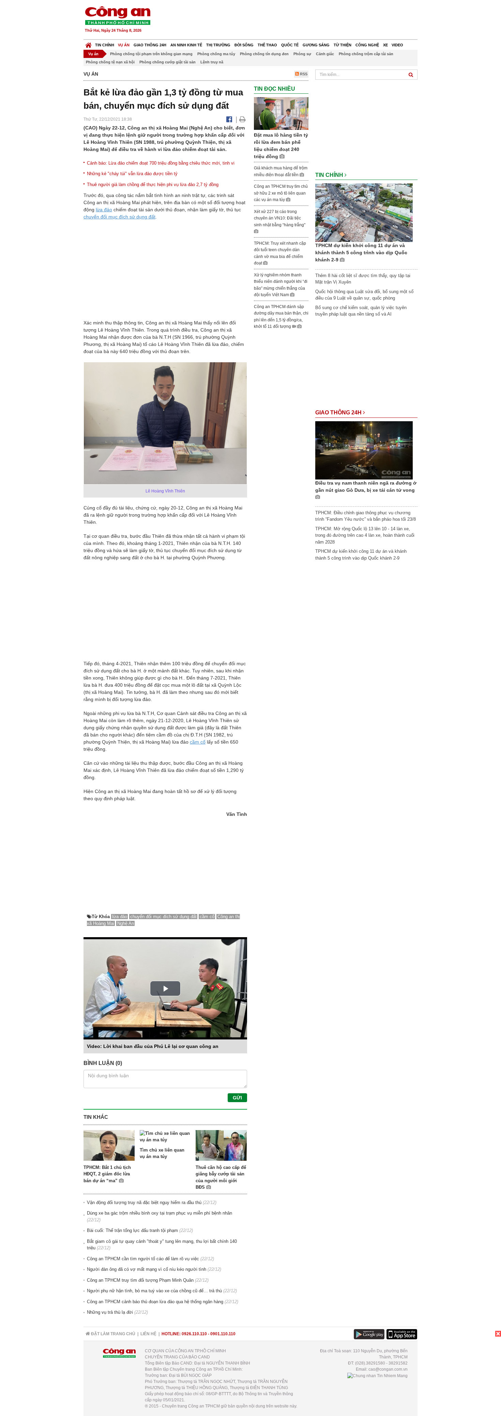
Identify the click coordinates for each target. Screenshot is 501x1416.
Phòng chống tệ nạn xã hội (110, 62)
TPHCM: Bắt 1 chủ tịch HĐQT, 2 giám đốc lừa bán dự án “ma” (107, 1174)
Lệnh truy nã (211, 62)
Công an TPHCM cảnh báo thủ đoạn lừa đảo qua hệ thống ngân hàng (155, 1301)
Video (397, 45)
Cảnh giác (325, 54)
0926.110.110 (194, 1333)
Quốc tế (290, 45)
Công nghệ (367, 45)
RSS (303, 74)
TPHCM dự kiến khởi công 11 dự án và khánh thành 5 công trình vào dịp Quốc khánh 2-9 (361, 252)
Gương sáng (316, 45)
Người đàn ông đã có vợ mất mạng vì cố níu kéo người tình (146, 1269)
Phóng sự (302, 54)
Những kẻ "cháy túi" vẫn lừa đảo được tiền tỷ (132, 173)
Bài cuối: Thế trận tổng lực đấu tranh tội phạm (132, 1230)
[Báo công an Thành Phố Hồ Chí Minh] (118, 15)
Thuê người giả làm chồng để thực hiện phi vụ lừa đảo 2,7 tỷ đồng (152, 184)
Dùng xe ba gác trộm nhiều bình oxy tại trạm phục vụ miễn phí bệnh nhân (159, 1213)
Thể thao (267, 45)
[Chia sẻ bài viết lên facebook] (229, 119)
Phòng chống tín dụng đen (264, 54)
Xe (385, 45)
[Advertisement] (294, 20)
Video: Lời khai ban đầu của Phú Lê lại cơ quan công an (152, 1046)
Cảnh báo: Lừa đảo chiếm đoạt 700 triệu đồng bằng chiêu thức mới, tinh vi (160, 163)
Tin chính (104, 45)
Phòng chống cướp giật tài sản (167, 62)
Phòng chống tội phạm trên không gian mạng (151, 54)
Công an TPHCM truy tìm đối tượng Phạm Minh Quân (140, 1280)
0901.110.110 (223, 1333)
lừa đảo (104, 209)
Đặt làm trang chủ (112, 1333)
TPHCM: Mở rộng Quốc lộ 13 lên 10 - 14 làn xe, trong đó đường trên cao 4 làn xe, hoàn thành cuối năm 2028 (364, 535)
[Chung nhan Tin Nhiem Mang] (377, 1375)
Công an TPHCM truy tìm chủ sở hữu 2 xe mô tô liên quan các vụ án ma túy (281, 193)
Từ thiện (342, 45)
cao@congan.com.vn (388, 1369)
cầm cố (198, 742)
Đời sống (244, 45)
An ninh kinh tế (186, 45)
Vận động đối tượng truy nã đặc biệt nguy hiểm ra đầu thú (144, 1202)
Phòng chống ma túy (216, 54)
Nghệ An (125, 923)
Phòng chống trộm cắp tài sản (366, 54)
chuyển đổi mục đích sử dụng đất (119, 216)
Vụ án (124, 45)
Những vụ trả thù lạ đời (110, 1312)
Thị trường (218, 45)
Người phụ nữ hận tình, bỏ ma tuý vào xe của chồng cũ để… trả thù (154, 1290)
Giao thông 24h (150, 45)
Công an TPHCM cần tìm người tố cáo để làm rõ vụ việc (143, 1258)
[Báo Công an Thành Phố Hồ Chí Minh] (88, 43)
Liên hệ (148, 1333)
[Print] (242, 119)
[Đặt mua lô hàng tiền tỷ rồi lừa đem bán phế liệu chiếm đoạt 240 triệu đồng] (281, 113)
